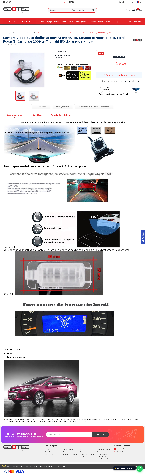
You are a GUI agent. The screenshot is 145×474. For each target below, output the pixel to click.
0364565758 (70, 2)
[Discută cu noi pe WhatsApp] (140, 469)
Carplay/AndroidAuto (53, 22)
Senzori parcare (67, 22)
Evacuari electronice (96, 22)
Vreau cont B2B (67, 457)
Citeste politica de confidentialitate (55, 466)
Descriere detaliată (15, 115)
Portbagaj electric (81, 22)
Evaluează (134, 81)
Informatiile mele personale (133, 466)
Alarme (41, 22)
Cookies (82, 452)
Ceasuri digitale (110, 22)
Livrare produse (50, 454)
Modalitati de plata (68, 452)
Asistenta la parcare (19, 33)
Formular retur (49, 452)
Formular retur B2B (103, 459)
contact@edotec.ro (124, 449)
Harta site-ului (84, 459)
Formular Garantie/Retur (61, 115)
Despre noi (100, 452)
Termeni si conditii (51, 457)
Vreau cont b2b (135, 22)
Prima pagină (7, 33)
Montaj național (62, 107)
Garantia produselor (103, 449)
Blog (81, 449)
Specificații (37, 115)
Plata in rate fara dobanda (70, 454)
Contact (47, 449)
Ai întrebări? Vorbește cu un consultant (94, 107)
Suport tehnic (41, 107)
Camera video (31, 33)
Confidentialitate (67, 449)
